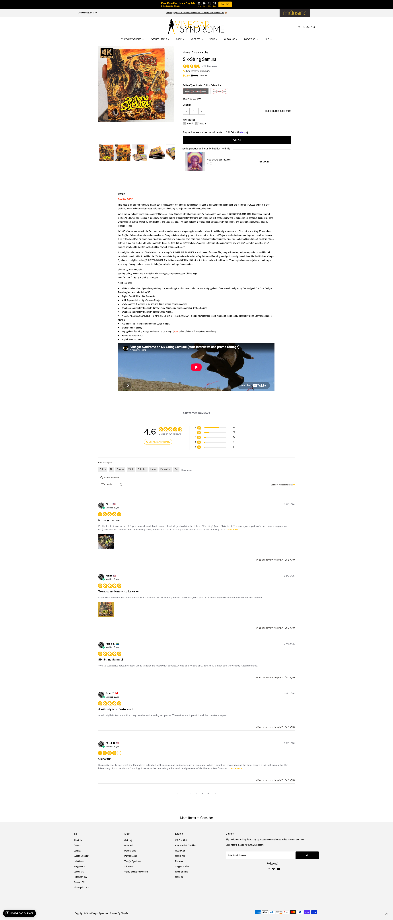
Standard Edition (219, 91)
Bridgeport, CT (80, 866)
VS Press (128, 866)
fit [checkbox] (111, 469)
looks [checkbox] (153, 469)
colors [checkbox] (103, 469)
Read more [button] (232, 529)
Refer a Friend (181, 871)
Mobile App (180, 855)
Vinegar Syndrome (131, 39)
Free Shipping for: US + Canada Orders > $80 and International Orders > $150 (195, 12)
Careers (77, 845)
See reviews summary (198, 71)
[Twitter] (273, 869)
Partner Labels (158, 39)
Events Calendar (81, 855)
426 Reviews (209, 66)
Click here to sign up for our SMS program (245, 844)
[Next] (110, 51)
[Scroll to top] (387, 914)
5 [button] (208, 793)
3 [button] (196, 793)
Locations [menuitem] (250, 39)
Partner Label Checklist (185, 845)
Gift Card (128, 845)
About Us (78, 840)
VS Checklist (181, 840)
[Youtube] (278, 869)
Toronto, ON (79, 882)
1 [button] (185, 793)
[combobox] (283, 484)
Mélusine (179, 876)
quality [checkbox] (120, 469)
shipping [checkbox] (142, 469)
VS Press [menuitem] (196, 39)
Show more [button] (186, 470)
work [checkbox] (130, 469)
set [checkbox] (176, 469)
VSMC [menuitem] (212, 39)
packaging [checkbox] (165, 469)
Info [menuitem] (267, 39)
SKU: (185, 98)
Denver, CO (79, 871)
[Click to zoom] (169, 51)
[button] (215, 428)
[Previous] (102, 51)
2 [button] (190, 793)
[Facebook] (265, 869)
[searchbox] (133, 477)
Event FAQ (225, 4)
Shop (179, 39)
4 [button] (202, 793)
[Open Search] (299, 27)
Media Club (180, 850)
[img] (184, 66)
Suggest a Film (182, 866)
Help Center (79, 861)
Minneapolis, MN (81, 887)
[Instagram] (269, 869)
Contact (77, 850)
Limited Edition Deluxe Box (195, 91)
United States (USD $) (86, 12)
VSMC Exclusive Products (136, 871)
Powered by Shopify (119, 913)
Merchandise (130, 850)
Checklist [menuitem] (229, 39)
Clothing (128, 840)
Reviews (179, 861)
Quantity (187, 104)
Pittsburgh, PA (80, 876)
